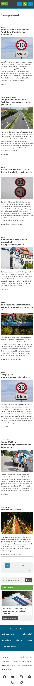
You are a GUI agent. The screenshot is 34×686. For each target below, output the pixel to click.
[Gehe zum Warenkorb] (25, 4)
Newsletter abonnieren (10, 618)
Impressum (5, 657)
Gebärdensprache (26, 665)
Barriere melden (7, 669)
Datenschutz (6, 661)
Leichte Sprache (9, 665)
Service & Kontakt (26, 657)
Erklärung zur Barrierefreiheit (23, 661)
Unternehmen (6, 640)
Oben (29, 580)
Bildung (29, 640)
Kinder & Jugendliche (9, 646)
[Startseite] (4, 3)
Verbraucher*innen (8, 634)
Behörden (19, 640)
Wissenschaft (27, 634)
